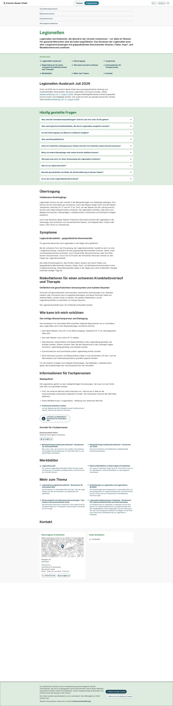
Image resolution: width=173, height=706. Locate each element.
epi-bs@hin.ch (47, 439)
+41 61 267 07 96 (49, 575)
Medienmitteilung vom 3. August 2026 (56, 94)
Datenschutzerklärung (81, 701)
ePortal (162, 3)
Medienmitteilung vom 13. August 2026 (62, 99)
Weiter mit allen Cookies (117, 692)
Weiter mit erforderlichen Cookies (120, 696)
